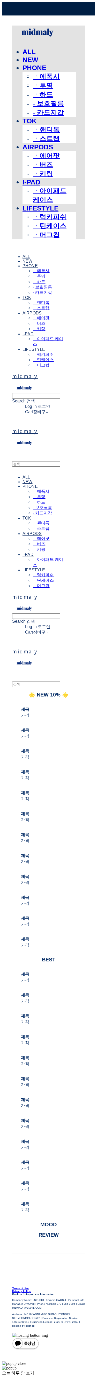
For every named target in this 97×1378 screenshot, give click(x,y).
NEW (30, 60)
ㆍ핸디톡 (46, 129)
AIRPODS (38, 147)
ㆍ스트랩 (46, 138)
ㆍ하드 (43, 94)
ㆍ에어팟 (46, 155)
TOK (30, 121)
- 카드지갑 (48, 112)
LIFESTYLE (40, 208)
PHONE (34, 68)
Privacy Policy (21, 1291)
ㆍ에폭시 (46, 76)
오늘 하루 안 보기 (18, 1373)
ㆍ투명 (43, 85)
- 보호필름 (48, 103)
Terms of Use (20, 1288)
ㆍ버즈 (43, 164)
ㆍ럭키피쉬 (49, 217)
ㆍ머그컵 (46, 235)
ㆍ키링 (43, 173)
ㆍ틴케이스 (49, 226)
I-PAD (31, 182)
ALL (29, 52)
